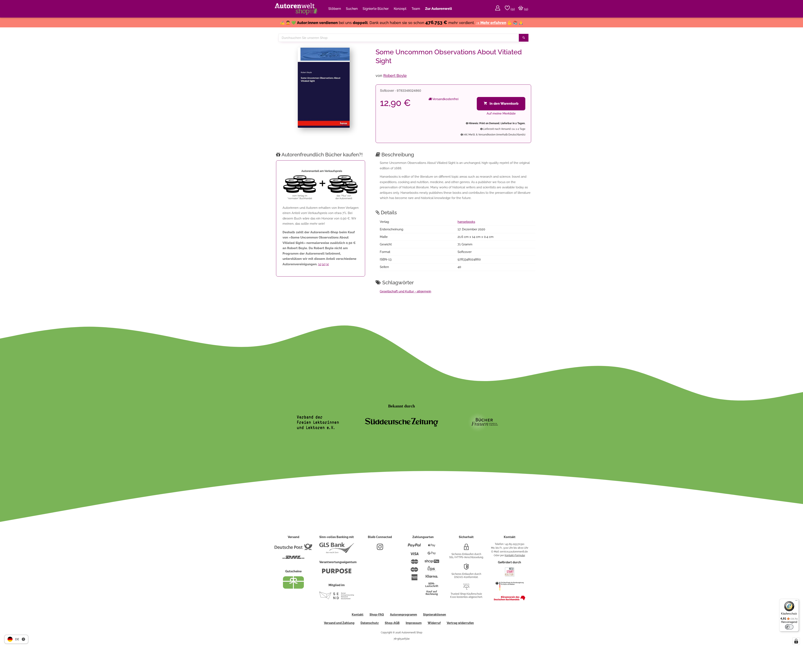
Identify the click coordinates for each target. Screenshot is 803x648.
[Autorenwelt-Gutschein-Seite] (293, 587)
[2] (323, 264)
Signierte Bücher (376, 9)
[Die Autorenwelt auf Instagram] (380, 548)
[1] (319, 264)
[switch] (789, 626)
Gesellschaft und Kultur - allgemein (405, 291)
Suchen (352, 9)
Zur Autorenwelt (438, 9)
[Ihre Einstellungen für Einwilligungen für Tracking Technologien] (796, 641)
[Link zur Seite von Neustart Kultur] (509, 576)
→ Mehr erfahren (491, 22)
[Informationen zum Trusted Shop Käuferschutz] (466, 588)
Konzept (400, 9)
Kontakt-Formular (515, 555)
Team (416, 9)
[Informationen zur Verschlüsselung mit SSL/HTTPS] (466, 548)
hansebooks (466, 222)
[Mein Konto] (497, 9)
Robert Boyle (395, 75)
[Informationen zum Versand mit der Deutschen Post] (293, 548)
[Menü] (796, 601)
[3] (327, 264)
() (512, 9)
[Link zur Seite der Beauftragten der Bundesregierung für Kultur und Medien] (509, 592)
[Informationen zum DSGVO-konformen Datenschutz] (466, 568)
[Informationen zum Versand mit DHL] (293, 559)
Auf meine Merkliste (501, 113)
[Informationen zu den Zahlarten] (414, 547)
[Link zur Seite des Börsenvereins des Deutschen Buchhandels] (509, 599)
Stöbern (334, 9)
